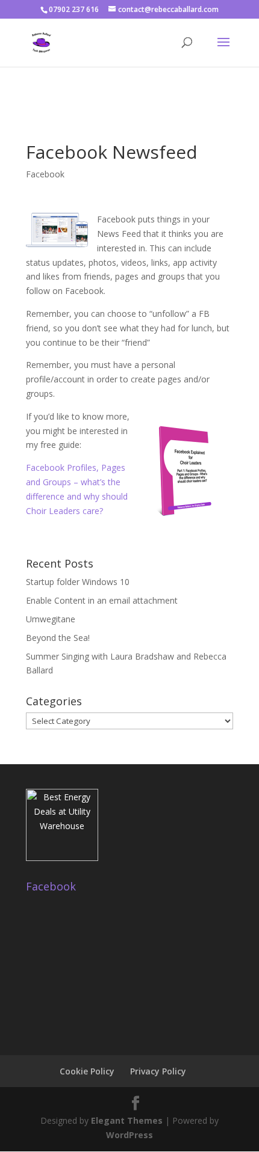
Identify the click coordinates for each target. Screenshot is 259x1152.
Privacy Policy (158, 1071)
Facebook (45, 174)
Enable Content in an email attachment (102, 600)
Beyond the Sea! (58, 637)
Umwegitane (50, 619)
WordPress (129, 1135)
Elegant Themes (127, 1120)
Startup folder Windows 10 (78, 581)
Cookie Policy (87, 1071)
